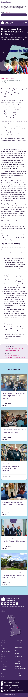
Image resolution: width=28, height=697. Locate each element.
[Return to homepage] (7, 22)
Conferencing (18, 640)
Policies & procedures (4, 665)
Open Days (4, 643)
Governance (4, 659)
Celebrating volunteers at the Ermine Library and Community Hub (13, 504)
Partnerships (4, 674)
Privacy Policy (8, 12)
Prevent (17, 653)
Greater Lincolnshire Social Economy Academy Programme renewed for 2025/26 (13, 575)
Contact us (4, 676)
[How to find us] (14, 625)
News (7, 78)
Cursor (7, 696)
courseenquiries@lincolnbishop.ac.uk (13, 690)
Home (2, 78)
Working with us (5, 661)
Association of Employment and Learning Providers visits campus (13, 540)
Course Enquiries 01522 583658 (11, 688)
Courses (3, 645)
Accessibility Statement (18, 662)
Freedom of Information (18, 643)
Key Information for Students (6, 670)
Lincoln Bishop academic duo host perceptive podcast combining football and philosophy (12, 467)
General (12, 78)
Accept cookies (14, 14)
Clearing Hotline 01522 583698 (11, 682)
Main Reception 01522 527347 (11, 685)
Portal (16, 650)
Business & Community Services (20, 667)
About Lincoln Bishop (4, 655)
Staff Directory (18, 647)
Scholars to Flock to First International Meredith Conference (15, 356)
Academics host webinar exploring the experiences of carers (13, 431)
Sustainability (18, 659)
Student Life (4, 648)
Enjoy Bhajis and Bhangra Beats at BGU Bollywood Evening (15, 349)
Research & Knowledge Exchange (20, 672)
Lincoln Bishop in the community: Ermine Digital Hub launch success (13, 396)
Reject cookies (14, 18)
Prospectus (4, 640)
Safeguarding (18, 656)
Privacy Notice (18, 675)
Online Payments (5, 651)
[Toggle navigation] (26, 23)
